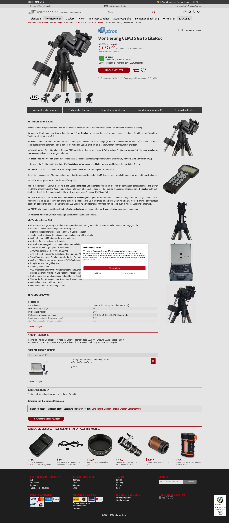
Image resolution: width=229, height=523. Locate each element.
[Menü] (224, 496)
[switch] (220, 513)
